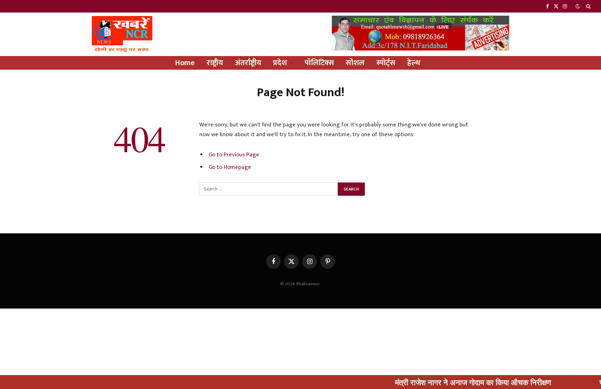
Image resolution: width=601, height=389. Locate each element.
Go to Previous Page (234, 155)
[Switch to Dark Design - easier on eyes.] (578, 6)
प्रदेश (280, 62)
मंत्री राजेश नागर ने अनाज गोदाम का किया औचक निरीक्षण (462, 382)
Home (185, 62)
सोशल (355, 62)
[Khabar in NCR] (122, 34)
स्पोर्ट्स (385, 62)
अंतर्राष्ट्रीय (248, 62)
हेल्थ (413, 62)
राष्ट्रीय (215, 62)
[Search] (588, 6)
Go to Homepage (230, 167)
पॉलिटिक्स (319, 62)
